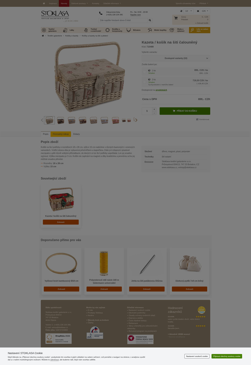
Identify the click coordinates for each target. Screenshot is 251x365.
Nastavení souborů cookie (197, 356)
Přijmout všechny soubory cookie (226, 356)
